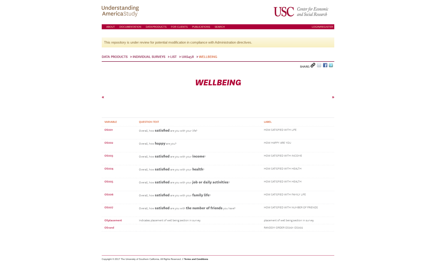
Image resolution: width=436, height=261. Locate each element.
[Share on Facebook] (326, 66)
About (110, 26)
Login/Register (322, 26)
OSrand (109, 227)
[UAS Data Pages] (121, 11)
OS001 (108, 130)
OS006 (108, 194)
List (173, 57)
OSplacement (113, 220)
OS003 (108, 156)
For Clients (179, 26)
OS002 (108, 143)
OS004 (108, 168)
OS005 (108, 181)
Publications (201, 26)
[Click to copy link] (314, 66)
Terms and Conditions (196, 259)
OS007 (108, 207)
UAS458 (188, 57)
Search (220, 26)
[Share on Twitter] (331, 66)
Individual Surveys (149, 57)
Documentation (130, 26)
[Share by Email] (320, 66)
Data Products (156, 26)
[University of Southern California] (301, 11)
